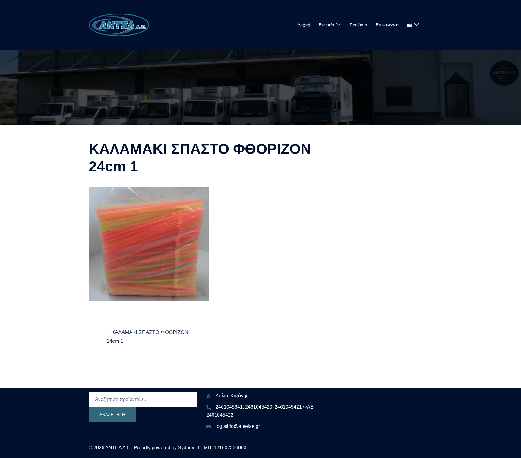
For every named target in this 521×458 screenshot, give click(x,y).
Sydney (186, 447)
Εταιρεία (326, 24)
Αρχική (304, 24)
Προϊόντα (358, 24)
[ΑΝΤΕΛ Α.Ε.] (119, 24)
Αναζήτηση (112, 414)
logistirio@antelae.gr (238, 426)
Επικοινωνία (387, 24)
